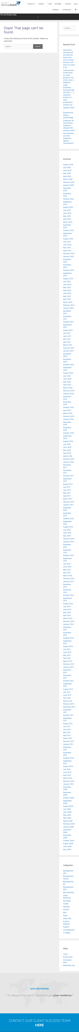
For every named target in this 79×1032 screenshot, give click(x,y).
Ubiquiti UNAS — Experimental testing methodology (68, 113)
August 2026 (68, 165)
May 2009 (67, 815)
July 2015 (66, 564)
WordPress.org (68, 965)
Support (66, 927)
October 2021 (68, 322)
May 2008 (67, 849)
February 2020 (68, 391)
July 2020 (67, 376)
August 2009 (68, 806)
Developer (67, 901)
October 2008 (68, 841)
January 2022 (68, 308)
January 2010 (68, 784)
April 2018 (67, 453)
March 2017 (67, 499)
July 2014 (67, 607)
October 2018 (68, 433)
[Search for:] (18, 46)
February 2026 (68, 182)
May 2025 (67, 216)
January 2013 (68, 667)
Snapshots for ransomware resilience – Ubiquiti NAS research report (69, 125)
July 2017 (66, 487)
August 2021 (68, 330)
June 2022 (67, 293)
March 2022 (67, 302)
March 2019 (67, 413)
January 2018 (68, 462)
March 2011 (67, 738)
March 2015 (67, 576)
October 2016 (68, 519)
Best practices (68, 892)
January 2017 (68, 505)
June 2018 (67, 447)
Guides (66, 904)
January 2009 (68, 827)
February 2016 (68, 539)
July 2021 (66, 333)
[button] (38, 17)
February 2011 (68, 741)
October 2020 (68, 365)
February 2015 (68, 578)
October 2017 (68, 476)
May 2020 (67, 382)
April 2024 (67, 251)
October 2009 (68, 798)
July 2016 (67, 530)
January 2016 (68, 542)
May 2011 (66, 732)
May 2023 (67, 287)
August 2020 (68, 373)
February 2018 (68, 459)
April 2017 (67, 496)
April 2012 (67, 698)
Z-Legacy (66, 933)
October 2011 (68, 715)
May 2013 (67, 655)
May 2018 (67, 450)
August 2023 (68, 279)
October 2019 (68, 407)
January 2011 (68, 744)
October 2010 (68, 758)
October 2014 (68, 595)
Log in (65, 954)
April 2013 (67, 658)
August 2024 (68, 239)
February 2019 (68, 416)
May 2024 (67, 248)
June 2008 (67, 846)
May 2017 (67, 493)
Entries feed (67, 957)
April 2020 (67, 385)
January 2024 (68, 256)
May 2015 (67, 570)
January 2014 (68, 624)
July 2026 (67, 167)
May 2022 (67, 296)
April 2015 (67, 573)
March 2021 (67, 345)
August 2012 (68, 689)
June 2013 (67, 652)
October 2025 (68, 199)
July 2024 (67, 242)
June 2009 (67, 812)
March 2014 (67, 618)
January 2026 (68, 185)
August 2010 (68, 766)
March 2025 (67, 222)
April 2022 (67, 299)
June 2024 (67, 245)
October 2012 (68, 681)
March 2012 (67, 701)
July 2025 (67, 210)
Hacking (66, 907)
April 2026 (67, 176)
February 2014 (68, 621)
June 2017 (67, 490)
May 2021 (67, 339)
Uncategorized (68, 930)
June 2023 (67, 284)
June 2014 (67, 609)
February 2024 (68, 253)
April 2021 (67, 342)
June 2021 (67, 336)
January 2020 (68, 394)
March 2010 (67, 778)
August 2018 (68, 441)
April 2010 (67, 775)
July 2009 (67, 809)
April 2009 (67, 818)
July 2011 (66, 726)
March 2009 (68, 821)
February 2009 (69, 824)
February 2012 (68, 704)
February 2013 (68, 664)
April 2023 (67, 290)
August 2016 (68, 527)
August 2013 (68, 646)
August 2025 (68, 207)
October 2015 (68, 555)
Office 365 (67, 918)
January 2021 (68, 351)
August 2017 (68, 484)
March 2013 (67, 661)
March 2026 (67, 179)
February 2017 (68, 502)
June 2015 (67, 567)
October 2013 (68, 638)
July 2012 (66, 692)
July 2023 (67, 281)
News (65, 915)
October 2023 (68, 270)
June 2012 (67, 695)
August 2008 (68, 844)
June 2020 (67, 379)
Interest (66, 910)
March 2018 (67, 456)
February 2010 (68, 781)
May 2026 (67, 173)
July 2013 (67, 649)
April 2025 (67, 219)
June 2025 (67, 213)
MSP (65, 913)
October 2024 (68, 230)
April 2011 (67, 735)
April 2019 (67, 410)
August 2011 (68, 724)
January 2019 (68, 419)
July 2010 (67, 769)
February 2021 (68, 348)
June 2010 (67, 772)
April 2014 (67, 615)
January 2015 (68, 581)
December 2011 (69, 707)
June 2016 (67, 533)
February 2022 (68, 305)
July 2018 (66, 444)
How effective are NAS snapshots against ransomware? (68, 138)
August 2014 (68, 604)
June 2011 (67, 729)
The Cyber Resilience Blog (8, 15)
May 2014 (67, 612)
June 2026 (67, 170)
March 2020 (67, 388)
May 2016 (67, 536)
